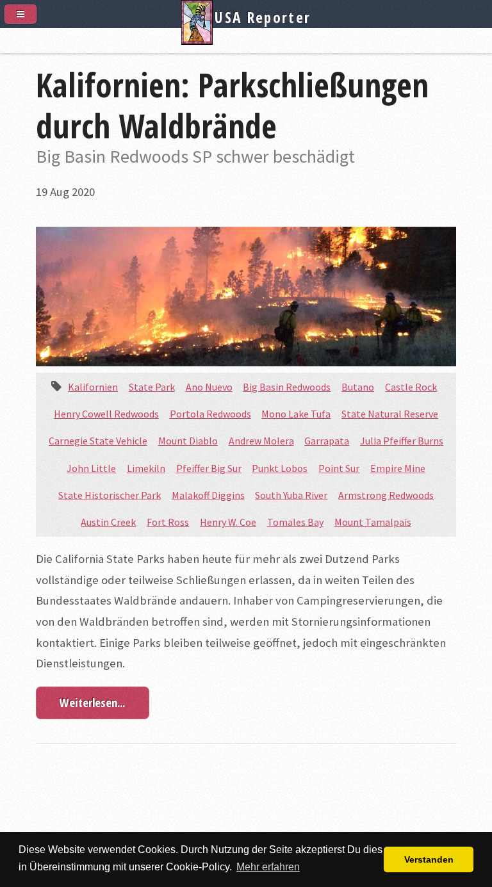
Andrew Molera (261, 440)
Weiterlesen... (92, 702)
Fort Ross (168, 522)
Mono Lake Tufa (296, 413)
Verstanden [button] (429, 859)
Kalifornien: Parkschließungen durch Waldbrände (232, 105)
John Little (91, 468)
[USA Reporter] (246, 39)
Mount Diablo (188, 440)
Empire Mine (397, 468)
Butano (357, 386)
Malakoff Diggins (208, 495)
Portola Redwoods (210, 413)
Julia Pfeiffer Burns (401, 440)
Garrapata (326, 440)
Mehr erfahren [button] (268, 866)
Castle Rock (411, 386)
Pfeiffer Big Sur (209, 468)
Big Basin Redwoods (287, 386)
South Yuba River (291, 495)
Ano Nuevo (209, 386)
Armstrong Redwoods (386, 495)
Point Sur (338, 468)
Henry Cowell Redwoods (106, 413)
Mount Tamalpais (372, 522)
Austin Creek (108, 522)
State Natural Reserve (389, 413)
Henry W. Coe (228, 522)
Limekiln (146, 468)
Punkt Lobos (280, 468)
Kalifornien (93, 386)
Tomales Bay (295, 522)
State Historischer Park (109, 495)
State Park (152, 386)
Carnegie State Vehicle (98, 440)
